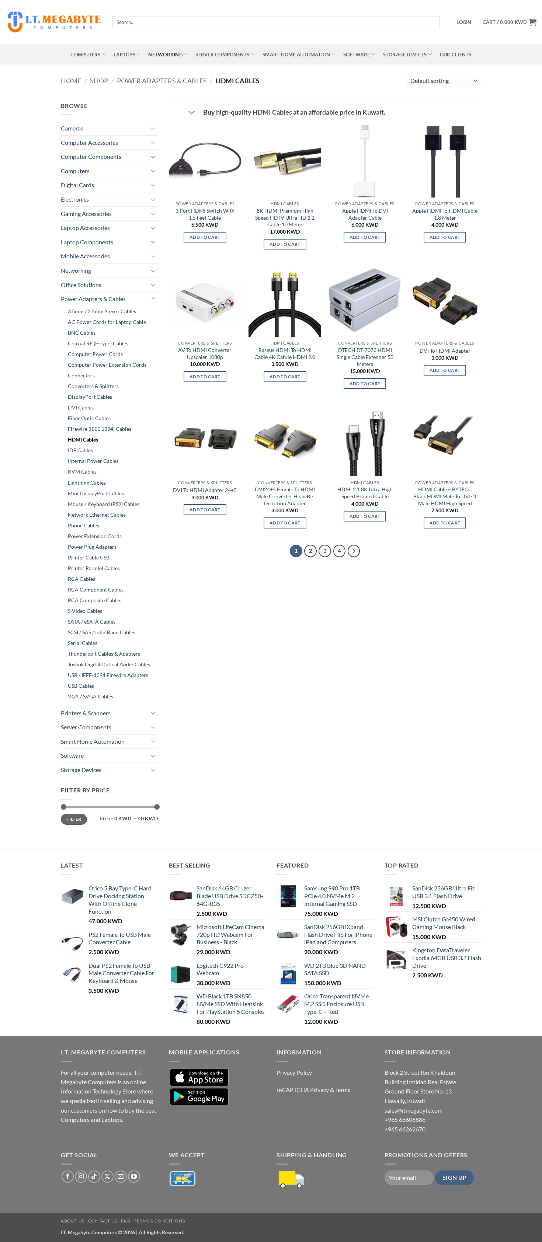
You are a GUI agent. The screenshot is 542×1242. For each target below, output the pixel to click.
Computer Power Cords (95, 354)
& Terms (340, 1089)
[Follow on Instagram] (81, 1177)
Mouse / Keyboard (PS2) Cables (103, 504)
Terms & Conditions (159, 1221)
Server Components (222, 54)
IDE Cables (80, 450)
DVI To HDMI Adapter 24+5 (205, 490)
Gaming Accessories (86, 213)
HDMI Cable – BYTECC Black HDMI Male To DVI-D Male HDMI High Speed (444, 496)
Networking (165, 54)
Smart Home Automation (296, 54)
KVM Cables (82, 471)
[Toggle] (153, 128)
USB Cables (81, 686)
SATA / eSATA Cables (91, 621)
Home (71, 81)
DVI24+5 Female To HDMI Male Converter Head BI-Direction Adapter (285, 496)
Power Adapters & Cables (162, 81)
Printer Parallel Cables (94, 568)
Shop (99, 81)
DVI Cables (81, 407)
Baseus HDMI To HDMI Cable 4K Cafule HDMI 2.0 (284, 353)
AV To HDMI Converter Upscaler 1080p (205, 353)
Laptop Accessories (85, 227)
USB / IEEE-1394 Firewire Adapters (108, 675)
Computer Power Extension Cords (107, 365)
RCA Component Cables (96, 589)
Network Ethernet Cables (97, 515)
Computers (85, 54)
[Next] (354, 551)
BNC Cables (81, 332)
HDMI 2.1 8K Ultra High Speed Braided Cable (365, 492)
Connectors (81, 375)
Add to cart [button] (205, 237)
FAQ (126, 1221)
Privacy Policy (294, 1072)
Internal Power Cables (93, 461)
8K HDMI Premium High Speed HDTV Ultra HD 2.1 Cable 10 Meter (285, 217)
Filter (73, 819)
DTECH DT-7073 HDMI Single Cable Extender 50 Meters (365, 357)
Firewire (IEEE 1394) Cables (99, 429)
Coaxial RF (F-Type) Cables (98, 343)
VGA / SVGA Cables (90, 696)
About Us (72, 1221)
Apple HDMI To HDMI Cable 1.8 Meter (444, 214)
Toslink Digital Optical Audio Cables (109, 664)
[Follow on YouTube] (134, 1177)
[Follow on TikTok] (94, 1177)
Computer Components (91, 156)
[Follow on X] (107, 1177)
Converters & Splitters (93, 386)
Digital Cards (77, 184)
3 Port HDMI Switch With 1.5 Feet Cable (205, 214)
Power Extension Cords (95, 536)
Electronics (75, 199)
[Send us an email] (121, 1177)
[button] (463, 22)
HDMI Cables (83, 439)
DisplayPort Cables (90, 397)
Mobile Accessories (85, 255)
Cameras (72, 128)
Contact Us (102, 1221)
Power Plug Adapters (92, 547)
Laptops (124, 54)
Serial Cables (82, 643)
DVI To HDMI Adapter (445, 351)
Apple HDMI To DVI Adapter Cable (365, 214)
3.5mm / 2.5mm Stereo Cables (102, 311)
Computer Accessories (89, 142)
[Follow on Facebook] (68, 1177)
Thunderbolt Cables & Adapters (104, 653)
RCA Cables (81, 579)
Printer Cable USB (89, 557)
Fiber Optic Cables (89, 418)
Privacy (319, 1089)
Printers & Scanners (86, 712)
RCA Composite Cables (94, 600)
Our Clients (456, 54)
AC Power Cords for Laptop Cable (107, 322)
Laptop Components (87, 241)
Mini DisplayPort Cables (96, 493)
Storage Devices (405, 54)
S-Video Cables (85, 611)
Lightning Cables (87, 482)
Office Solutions (81, 284)
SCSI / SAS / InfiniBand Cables (101, 632)
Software (356, 54)
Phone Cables (83, 525)
